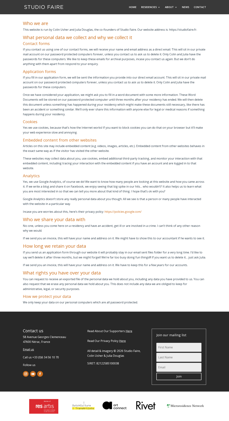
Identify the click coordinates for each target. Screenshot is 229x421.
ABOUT (169, 7)
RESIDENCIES (149, 7)
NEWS (185, 7)
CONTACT (200, 7)
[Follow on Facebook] (40, 374)
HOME (133, 7)
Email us (28, 349)
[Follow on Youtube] (33, 374)
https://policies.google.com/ (123, 212)
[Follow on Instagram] (26, 374)
